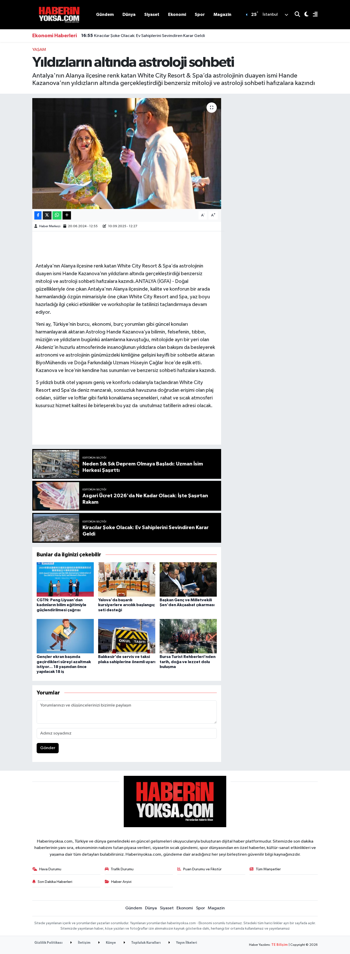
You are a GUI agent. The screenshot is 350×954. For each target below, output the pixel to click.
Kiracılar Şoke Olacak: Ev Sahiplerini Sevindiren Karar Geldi (143, 35)
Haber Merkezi (49, 226)
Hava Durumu (50, 869)
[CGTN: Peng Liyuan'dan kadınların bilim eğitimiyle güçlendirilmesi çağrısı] (65, 579)
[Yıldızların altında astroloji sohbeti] (126, 153)
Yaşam (39, 49)
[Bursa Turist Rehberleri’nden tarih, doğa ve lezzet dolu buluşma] (188, 636)
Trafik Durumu (122, 869)
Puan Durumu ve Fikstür (202, 869)
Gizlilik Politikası (48, 943)
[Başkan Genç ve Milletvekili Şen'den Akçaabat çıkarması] (188, 579)
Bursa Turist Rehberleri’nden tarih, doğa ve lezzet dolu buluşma (187, 662)
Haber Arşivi (121, 882)
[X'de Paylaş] (47, 215)
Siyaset (151, 14)
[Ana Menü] (313, 14)
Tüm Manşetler (268, 869)
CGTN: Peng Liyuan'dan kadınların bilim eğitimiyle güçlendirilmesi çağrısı (61, 605)
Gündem (105, 14)
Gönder (47, 748)
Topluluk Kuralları (145, 943)
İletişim (83, 943)
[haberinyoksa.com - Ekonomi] (59, 14)
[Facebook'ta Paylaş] (38, 215)
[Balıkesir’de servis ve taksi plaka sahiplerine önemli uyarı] (126, 636)
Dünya (129, 14)
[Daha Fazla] (67, 215)
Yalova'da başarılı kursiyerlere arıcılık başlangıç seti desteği (126, 605)
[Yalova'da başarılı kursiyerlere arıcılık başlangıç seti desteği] (126, 579)
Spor (200, 14)
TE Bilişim (279, 945)
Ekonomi (177, 14)
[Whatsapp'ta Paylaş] (57, 215)
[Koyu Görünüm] (304, 14)
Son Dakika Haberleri (55, 882)
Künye (110, 943)
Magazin (222, 14)
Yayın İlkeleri (186, 943)
